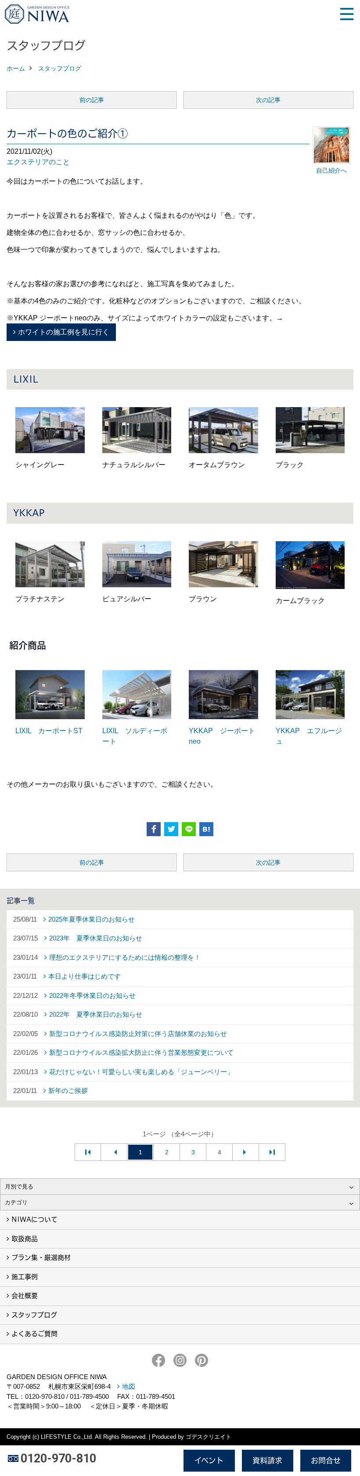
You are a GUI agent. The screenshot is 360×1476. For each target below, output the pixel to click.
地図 (128, 1386)
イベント (208, 1460)
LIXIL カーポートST (49, 730)
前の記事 (91, 99)
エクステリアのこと (38, 162)
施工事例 (24, 1277)
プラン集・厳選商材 (41, 1257)
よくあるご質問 (34, 1334)
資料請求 (267, 1460)
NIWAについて (34, 1219)
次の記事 (268, 99)
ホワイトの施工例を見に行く (63, 332)
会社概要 (24, 1296)
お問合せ (326, 1460)
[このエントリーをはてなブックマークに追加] (206, 829)
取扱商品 (24, 1239)
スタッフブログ (34, 1315)
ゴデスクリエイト (208, 1436)
